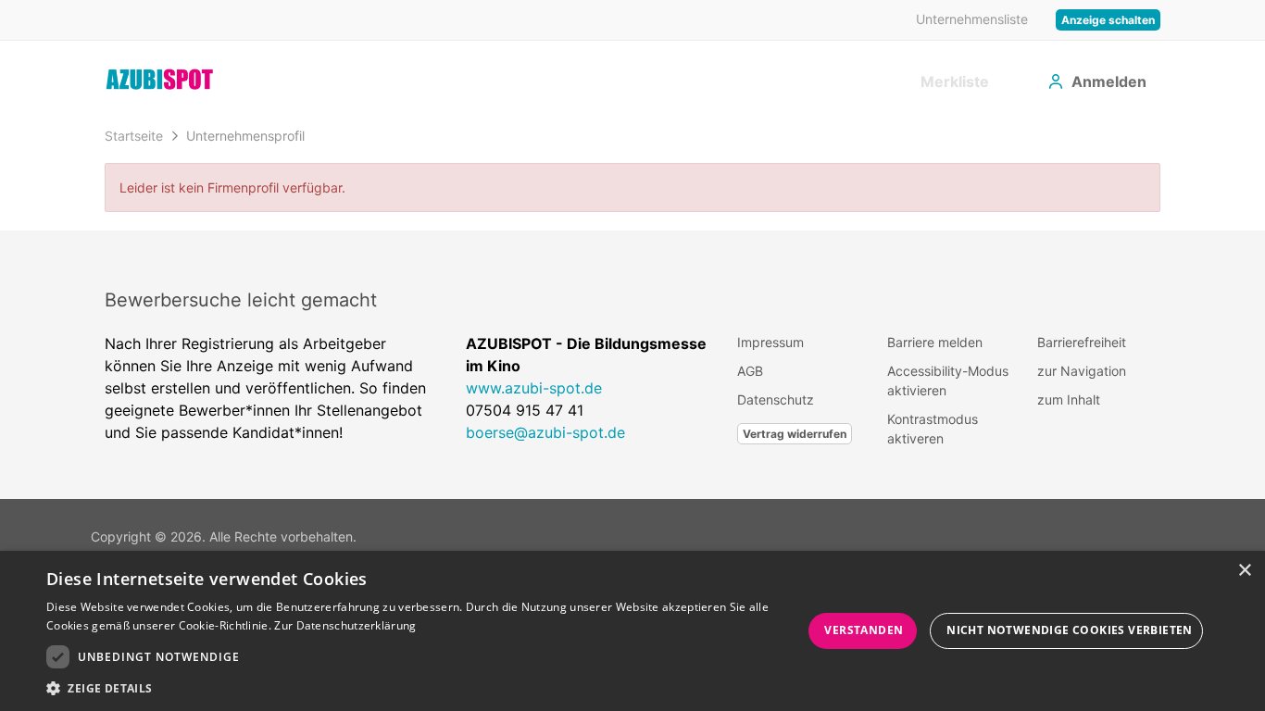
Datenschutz (775, 399)
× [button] (1244, 571)
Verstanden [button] (863, 630)
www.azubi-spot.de (534, 388)
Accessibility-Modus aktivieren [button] (947, 380)
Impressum (770, 342)
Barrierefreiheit (1081, 342)
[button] (424, 688)
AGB (750, 371)
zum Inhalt (1068, 399)
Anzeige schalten (1108, 20)
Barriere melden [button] (935, 342)
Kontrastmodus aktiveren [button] (932, 428)
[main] (632, 174)
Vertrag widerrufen (794, 434)
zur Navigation (1081, 371)
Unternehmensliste (972, 19)
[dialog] (632, 631)
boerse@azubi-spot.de (545, 432)
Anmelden (1108, 81)
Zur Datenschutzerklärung (345, 625)
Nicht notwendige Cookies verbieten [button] (1069, 630)
